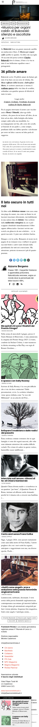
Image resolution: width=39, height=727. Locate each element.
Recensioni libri (23, 23)
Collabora (8, 653)
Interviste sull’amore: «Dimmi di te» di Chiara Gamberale (18, 479)
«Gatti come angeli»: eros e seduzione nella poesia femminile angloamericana (19, 589)
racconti (12, 621)
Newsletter (8, 656)
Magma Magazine (7, 331)
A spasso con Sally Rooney (15, 381)
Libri (13, 23)
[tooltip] (10, 260)
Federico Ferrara (7, 435)
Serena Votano (7, 383)
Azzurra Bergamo (11, 38)
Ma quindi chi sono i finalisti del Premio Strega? (18, 327)
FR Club (7, 659)
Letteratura (5, 23)
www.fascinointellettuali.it (10, 690)
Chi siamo (8, 647)
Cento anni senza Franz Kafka (17, 534)
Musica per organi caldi (27, 618)
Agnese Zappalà (7, 537)
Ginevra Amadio (7, 594)
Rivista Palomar (10, 667)
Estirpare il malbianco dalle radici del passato (19, 431)
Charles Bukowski (9, 618)
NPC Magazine (10, 661)
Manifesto (8, 650)
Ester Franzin (6, 483)
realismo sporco (7, 88)
